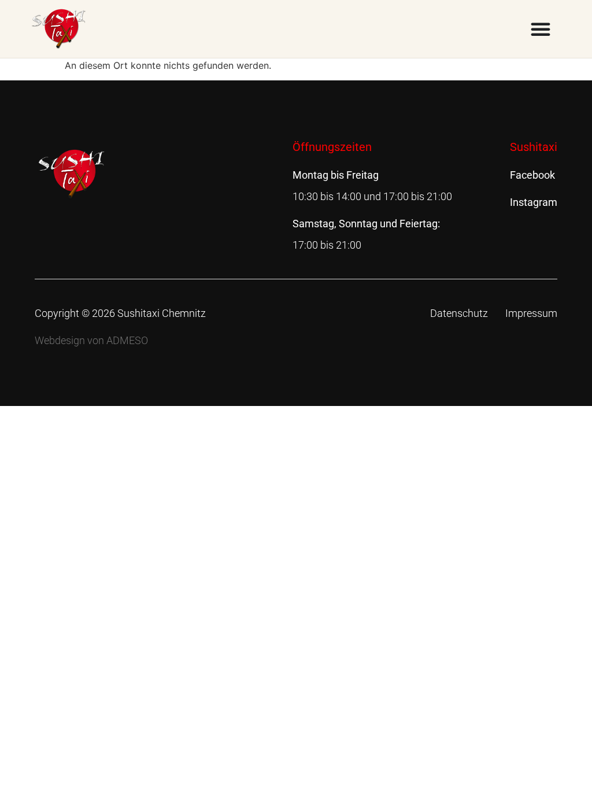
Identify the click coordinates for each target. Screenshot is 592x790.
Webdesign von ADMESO (91, 340)
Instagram (533, 202)
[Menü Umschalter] (540, 29)
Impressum (531, 313)
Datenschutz (459, 313)
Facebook (532, 175)
